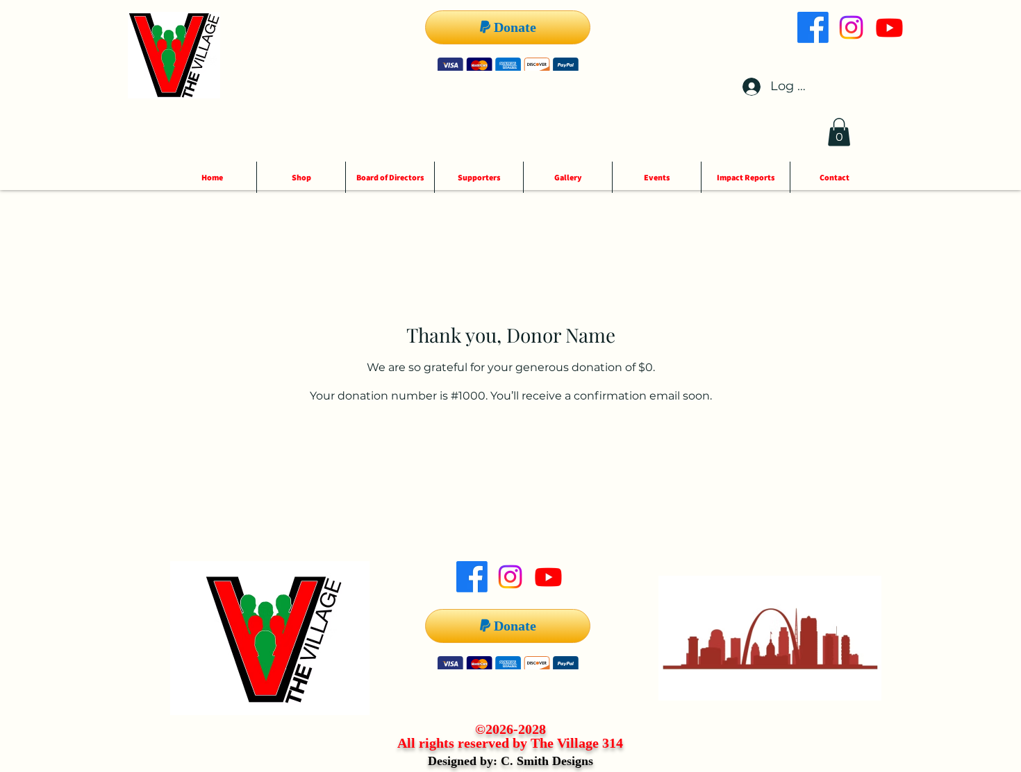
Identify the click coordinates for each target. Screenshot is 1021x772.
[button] (839, 132)
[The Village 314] (813, 27)
